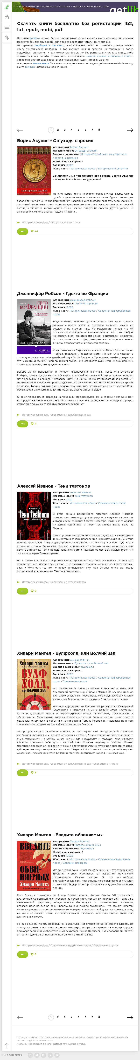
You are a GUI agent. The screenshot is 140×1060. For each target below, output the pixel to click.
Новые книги (40, 64)
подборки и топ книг (49, 46)
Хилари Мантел (79, 660)
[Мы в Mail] (57, 1055)
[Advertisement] (75, 98)
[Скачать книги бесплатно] (7, 7)
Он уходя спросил (86, 151)
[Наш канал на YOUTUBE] (43, 1055)
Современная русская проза (68, 582)
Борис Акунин (79, 147)
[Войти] (7, 17)
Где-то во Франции (87, 304)
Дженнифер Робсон (82, 300)
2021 (70, 500)
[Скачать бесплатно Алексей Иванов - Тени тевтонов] (22, 591)
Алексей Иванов (80, 492)
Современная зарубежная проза (70, 415)
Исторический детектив (113, 169)
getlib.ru (35, 38)
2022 (70, 165)
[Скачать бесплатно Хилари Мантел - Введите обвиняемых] (22, 954)
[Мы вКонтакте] (30, 1055)
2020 (70, 674)
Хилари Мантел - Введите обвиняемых (60, 835)
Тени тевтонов (84, 496)
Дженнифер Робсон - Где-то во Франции (62, 294)
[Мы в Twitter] (37, 1055)
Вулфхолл (87, 667)
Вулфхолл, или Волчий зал (91, 663)
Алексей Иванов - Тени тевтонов (53, 486)
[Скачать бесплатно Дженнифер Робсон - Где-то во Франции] (22, 423)
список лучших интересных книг (108, 56)
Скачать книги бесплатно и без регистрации (69, 1037)
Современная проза (75, 681)
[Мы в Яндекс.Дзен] (50, 1055)
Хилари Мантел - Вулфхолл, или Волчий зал (66, 653)
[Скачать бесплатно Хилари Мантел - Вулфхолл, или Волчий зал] (22, 772)
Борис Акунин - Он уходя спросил (55, 141)
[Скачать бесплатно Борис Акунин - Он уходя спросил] (22, 231)
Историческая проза (82, 169)
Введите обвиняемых (88, 845)
